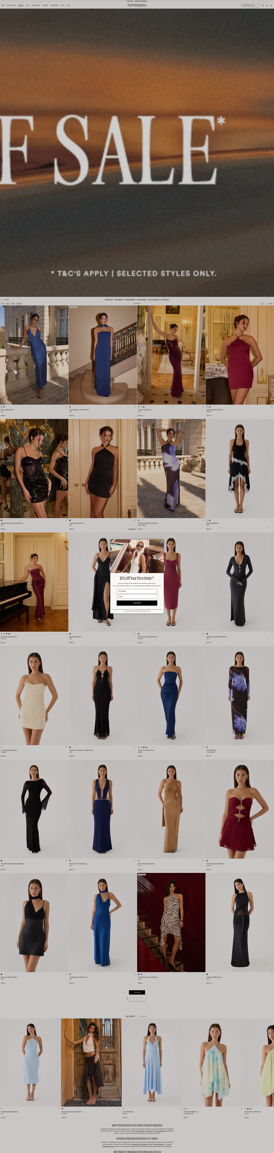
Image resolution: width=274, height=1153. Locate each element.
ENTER (137, 603)
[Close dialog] (161, 541)
